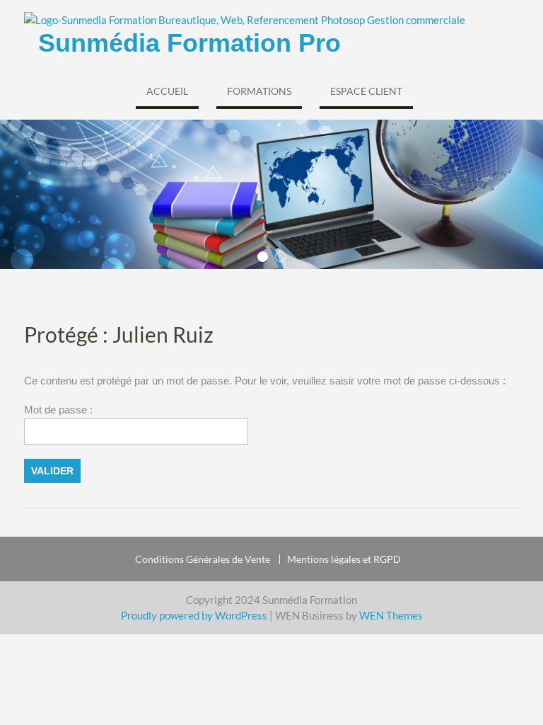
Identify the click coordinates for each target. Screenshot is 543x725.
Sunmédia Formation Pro (189, 42)
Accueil (167, 91)
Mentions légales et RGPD (344, 559)
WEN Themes (391, 615)
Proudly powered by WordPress (194, 615)
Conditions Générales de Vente (202, 559)
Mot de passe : (58, 410)
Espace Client (366, 91)
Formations (259, 91)
